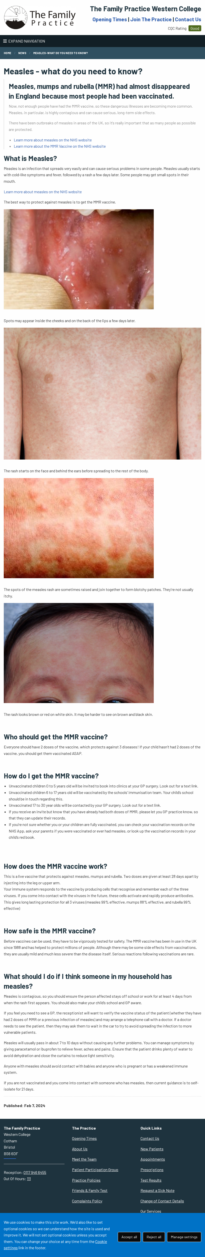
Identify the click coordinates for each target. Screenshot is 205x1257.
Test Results (151, 1180)
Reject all (154, 1237)
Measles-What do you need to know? (60, 53)
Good (194, 28)
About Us (80, 1148)
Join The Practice (151, 19)
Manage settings (184, 1237)
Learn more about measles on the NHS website (53, 139)
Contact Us (188, 19)
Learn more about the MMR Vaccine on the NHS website (60, 146)
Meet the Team (84, 1159)
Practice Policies (86, 1180)
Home (7, 53)
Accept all (129, 1237)
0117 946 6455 (35, 1172)
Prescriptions (152, 1169)
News (22, 53)
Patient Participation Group (95, 1169)
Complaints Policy (87, 1200)
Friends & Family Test (90, 1190)
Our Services (150, 1211)
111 (29, 1178)
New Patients (152, 1148)
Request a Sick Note (157, 1190)
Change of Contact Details (162, 1200)
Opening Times (109, 19)
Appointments (152, 1159)
